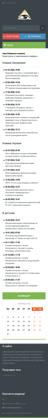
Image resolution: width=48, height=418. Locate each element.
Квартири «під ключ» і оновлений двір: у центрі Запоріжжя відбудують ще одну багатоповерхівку (22, 75)
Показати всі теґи (8, 375)
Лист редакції (11, 3)
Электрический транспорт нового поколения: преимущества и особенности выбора (19, 192)
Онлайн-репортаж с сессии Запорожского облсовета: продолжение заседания (22, 260)
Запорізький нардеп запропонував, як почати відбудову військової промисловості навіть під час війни (21, 226)
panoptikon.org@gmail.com (16, 403)
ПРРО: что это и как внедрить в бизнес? (22, 183)
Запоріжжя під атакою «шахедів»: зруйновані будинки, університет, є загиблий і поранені (19, 98)
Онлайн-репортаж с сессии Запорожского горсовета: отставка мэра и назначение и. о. (22, 273)
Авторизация (34, 36)
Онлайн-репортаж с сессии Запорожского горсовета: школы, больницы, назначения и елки (19, 248)
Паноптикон (27, 413)
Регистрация (12, 36)
